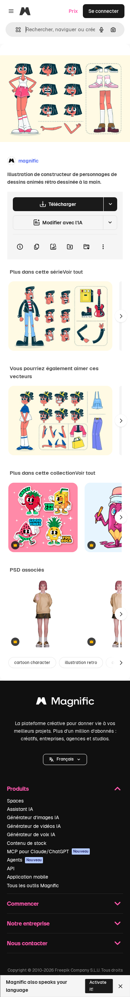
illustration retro (81, 662)
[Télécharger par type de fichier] (110, 204)
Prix (73, 11)
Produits (18, 788)
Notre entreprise (28, 923)
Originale (46, 59)
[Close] (120, 986)
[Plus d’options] (103, 247)
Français (65, 759)
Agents (24, 860)
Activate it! (97, 986)
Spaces (15, 801)
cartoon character (32, 662)
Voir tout (73, 272)
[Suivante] (121, 316)
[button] (65, 759)
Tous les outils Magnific (33, 885)
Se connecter (103, 11)
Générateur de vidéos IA (34, 826)
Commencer (23, 903)
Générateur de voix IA (31, 834)
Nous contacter (27, 943)
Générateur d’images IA (33, 817)
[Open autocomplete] (15, 29)
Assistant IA (20, 809)
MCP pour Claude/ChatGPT (47, 851)
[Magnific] (65, 702)
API (11, 868)
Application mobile (27, 877)
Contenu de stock (26, 843)
